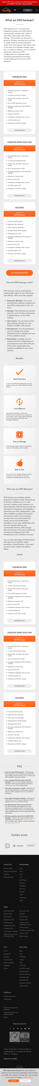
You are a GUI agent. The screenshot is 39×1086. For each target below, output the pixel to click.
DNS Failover (8, 917)
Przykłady (22, 957)
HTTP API (23, 966)
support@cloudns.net (13, 823)
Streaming (23, 898)
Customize (25, 1081)
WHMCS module (25, 968)
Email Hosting (24, 936)
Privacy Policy (24, 1049)
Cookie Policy (9, 1051)
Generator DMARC (25, 983)
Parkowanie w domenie (11, 931)
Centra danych (8, 960)
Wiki (21, 954)
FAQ (21, 963)
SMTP (21, 895)
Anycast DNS (24, 920)
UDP (21, 874)
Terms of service (10, 1049)
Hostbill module (24, 971)
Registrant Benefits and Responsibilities (11, 1013)
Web (21, 871)
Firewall (22, 892)
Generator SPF (24, 980)
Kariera (6, 968)
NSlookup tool (24, 986)
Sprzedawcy (7, 999)
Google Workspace (9, 926)
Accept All (13, 1081)
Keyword (22, 883)
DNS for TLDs (24, 933)
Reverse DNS (8, 914)
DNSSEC (22, 914)
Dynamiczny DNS (9, 911)
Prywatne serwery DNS (27, 930)
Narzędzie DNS (24, 977)
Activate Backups (19, 273)
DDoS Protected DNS (10, 871)
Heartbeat (23, 886)
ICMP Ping (23, 880)
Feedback (7, 966)
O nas (5, 951)
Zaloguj (28, 10)
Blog (21, 951)
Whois (6, 1017)
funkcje (22, 960)
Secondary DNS (24, 911)
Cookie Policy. (28, 1077)
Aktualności (7, 954)
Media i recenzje (9, 963)
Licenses (14, 1054)
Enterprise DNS (8, 877)
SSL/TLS (22, 889)
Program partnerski (9, 996)
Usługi (5, 907)
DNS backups (24, 917)
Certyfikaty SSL (8, 928)
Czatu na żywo (28, 819)
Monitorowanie (24, 864)
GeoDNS (6, 874)
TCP (21, 877)
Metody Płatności (25, 974)
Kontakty (6, 957)
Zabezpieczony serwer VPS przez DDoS (10, 935)
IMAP (21, 901)
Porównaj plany (19, 130)
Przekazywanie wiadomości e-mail (25, 924)
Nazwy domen (24, 927)
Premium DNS (8, 869)
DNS (21, 869)
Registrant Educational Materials (10, 1009)
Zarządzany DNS (9, 920)
